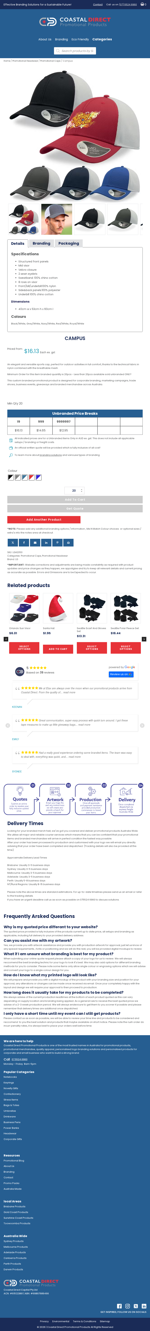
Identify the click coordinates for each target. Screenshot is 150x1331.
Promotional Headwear (25, 60)
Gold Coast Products (16, 1212)
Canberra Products (15, 1258)
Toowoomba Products (17, 1223)
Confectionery (12, 1094)
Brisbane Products (14, 1206)
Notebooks (10, 1077)
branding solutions (51, 455)
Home (7, 60)
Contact (98, 4)
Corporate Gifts (13, 1139)
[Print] (68, 542)
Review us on (119, 674)
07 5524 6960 (19, 1059)
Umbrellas (10, 1111)
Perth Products (12, 1263)
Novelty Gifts (11, 1088)
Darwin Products (13, 1269)
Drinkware (10, 1116)
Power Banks (11, 1128)
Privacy (44, 1321)
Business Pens (12, 1122)
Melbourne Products (16, 1247)
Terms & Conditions (84, 1321)
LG (16, 559)
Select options (92, 648)
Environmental (60, 1321)
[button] (142, 4)
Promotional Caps (50, 60)
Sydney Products (14, 1241)
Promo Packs (11, 1183)
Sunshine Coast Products (18, 1218)
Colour (12, 471)
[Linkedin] (46, 542)
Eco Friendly (80, 39)
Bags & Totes (11, 1105)
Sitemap (105, 1321)
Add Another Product (43, 519)
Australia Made (13, 1189)
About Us (44, 39)
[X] (13, 542)
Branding (61, 39)
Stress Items (11, 1099)
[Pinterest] (57, 542)
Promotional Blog (14, 1160)
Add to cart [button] (58, 649)
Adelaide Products (15, 1252)
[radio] (11, 477)
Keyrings (9, 1082)
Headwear (10, 1133)
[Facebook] (24, 542)
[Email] (35, 542)
